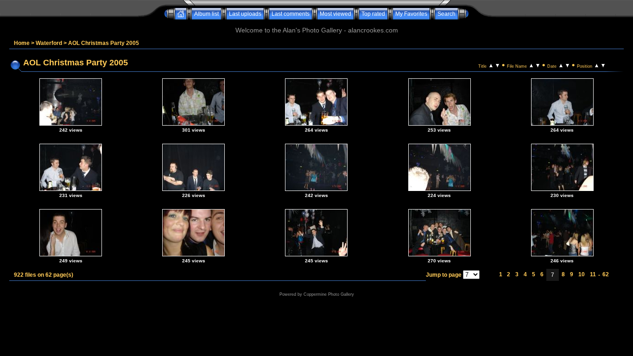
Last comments (291, 14)
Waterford (49, 43)
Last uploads (245, 14)
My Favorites (411, 14)
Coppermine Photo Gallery (329, 294)
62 (605, 274)
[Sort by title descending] (497, 65)
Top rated (373, 14)
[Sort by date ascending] (561, 65)
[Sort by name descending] (538, 65)
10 (581, 274)
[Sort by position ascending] (597, 65)
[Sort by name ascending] (531, 65)
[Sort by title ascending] (491, 65)
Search (446, 14)
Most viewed (335, 14)
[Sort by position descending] (603, 65)
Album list (206, 14)
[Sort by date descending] (567, 65)
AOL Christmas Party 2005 (103, 43)
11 (593, 274)
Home (22, 43)
